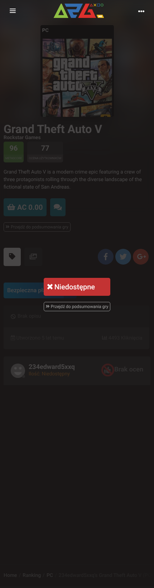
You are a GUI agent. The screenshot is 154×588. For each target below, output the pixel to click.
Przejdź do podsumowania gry (79, 306)
